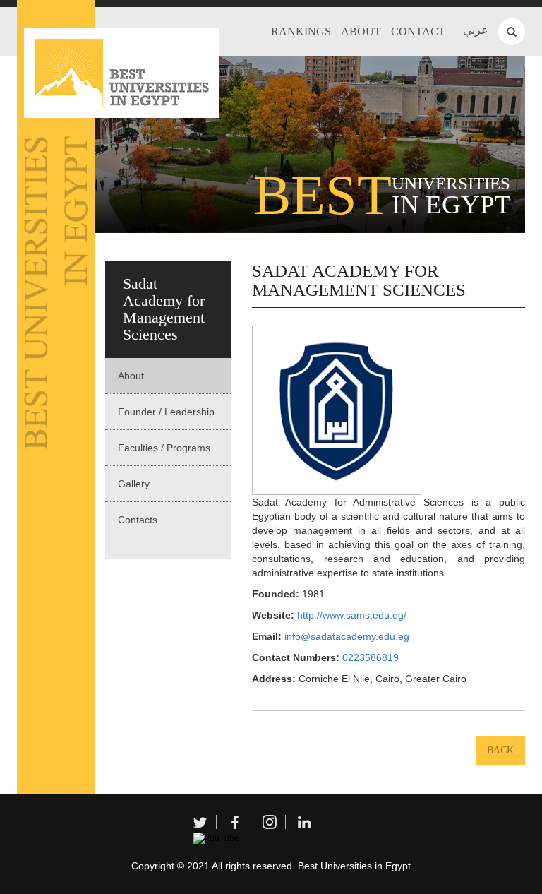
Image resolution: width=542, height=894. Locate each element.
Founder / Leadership (166, 411)
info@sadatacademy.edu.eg (346, 636)
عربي (475, 30)
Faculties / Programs (164, 447)
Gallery (134, 483)
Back (500, 750)
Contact (418, 31)
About (361, 31)
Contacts (137, 519)
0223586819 (370, 657)
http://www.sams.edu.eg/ (351, 615)
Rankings (301, 31)
